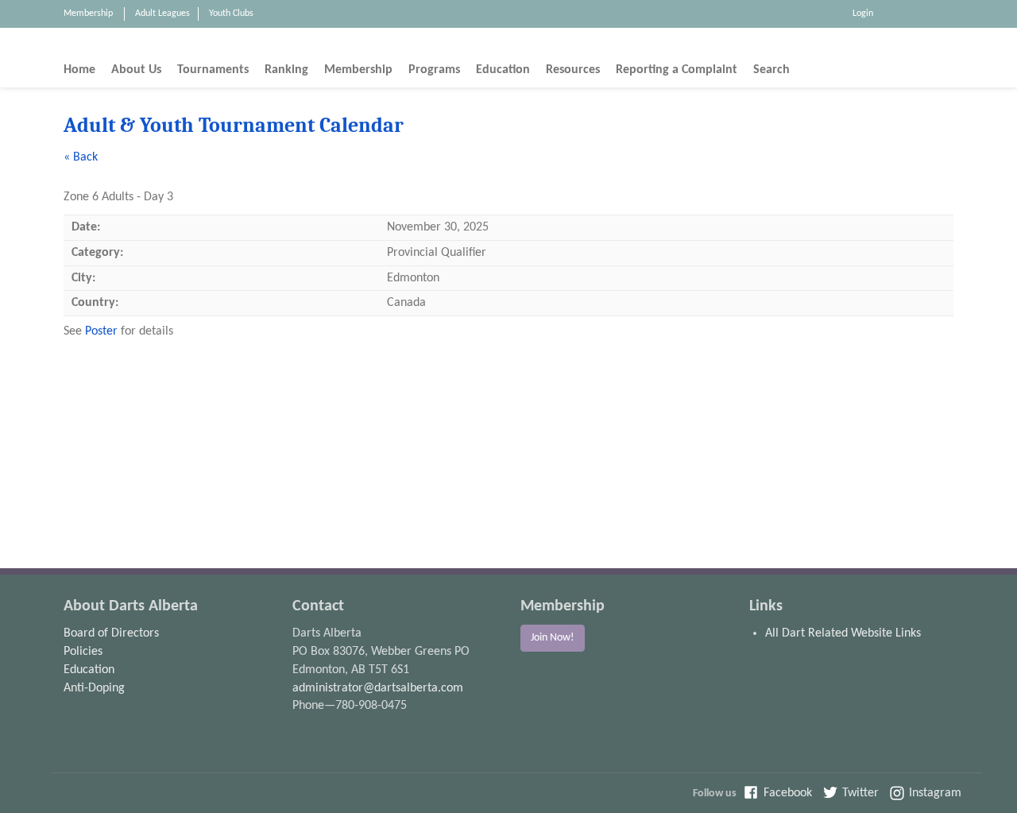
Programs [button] (434, 70)
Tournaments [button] (213, 70)
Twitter (860, 793)
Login (863, 13)
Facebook (788, 793)
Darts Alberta (934, 43)
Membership (88, 13)
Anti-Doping (94, 688)
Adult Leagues (162, 13)
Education (89, 670)
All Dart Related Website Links (843, 633)
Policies (83, 651)
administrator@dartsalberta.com (377, 688)
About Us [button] (136, 70)
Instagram (935, 793)
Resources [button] (573, 70)
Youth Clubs (231, 13)
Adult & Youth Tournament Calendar (234, 125)
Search (771, 70)
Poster (101, 331)
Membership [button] (358, 70)
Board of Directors (111, 633)
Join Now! (552, 638)
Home (79, 70)
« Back (81, 157)
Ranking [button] (286, 70)
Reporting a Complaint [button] (676, 70)
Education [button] (503, 70)
